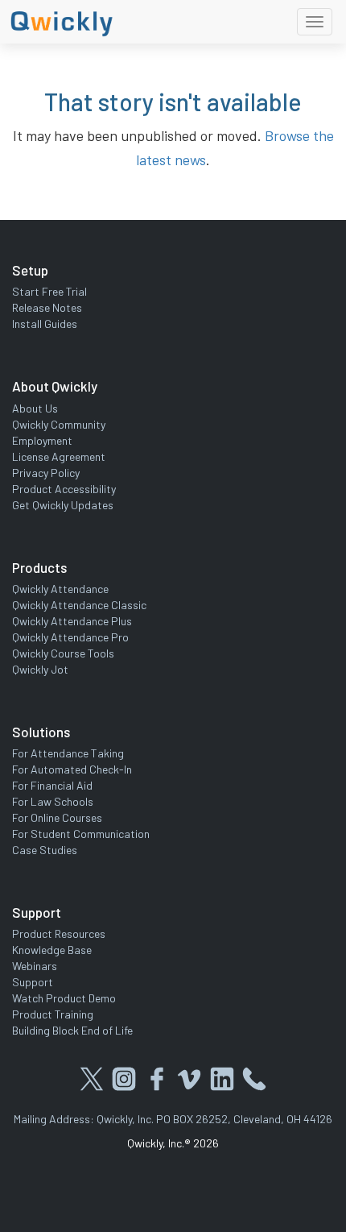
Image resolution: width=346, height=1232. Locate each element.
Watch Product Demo (64, 998)
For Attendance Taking (68, 753)
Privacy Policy (46, 472)
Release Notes (47, 307)
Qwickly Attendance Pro (70, 637)
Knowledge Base (52, 949)
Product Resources (58, 933)
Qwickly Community (58, 424)
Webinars (34, 966)
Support (32, 982)
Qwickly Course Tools (63, 653)
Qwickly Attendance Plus (72, 621)
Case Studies (44, 850)
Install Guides (44, 323)
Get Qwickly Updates (62, 505)
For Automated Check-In (72, 769)
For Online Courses (57, 817)
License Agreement (58, 456)
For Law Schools (52, 801)
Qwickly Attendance (60, 588)
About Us (35, 408)
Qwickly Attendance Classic (79, 605)
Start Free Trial (49, 291)
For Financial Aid (52, 785)
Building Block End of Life (72, 1030)
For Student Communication (81, 833)
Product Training (52, 1014)
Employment (42, 440)
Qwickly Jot (40, 669)
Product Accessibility (64, 489)
